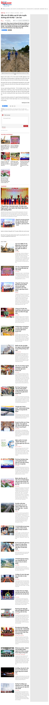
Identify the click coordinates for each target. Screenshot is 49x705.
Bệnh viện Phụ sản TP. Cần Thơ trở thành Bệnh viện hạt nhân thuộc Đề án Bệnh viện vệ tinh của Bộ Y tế (5, 180)
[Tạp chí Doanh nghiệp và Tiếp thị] (6, 3)
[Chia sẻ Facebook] (4, 30)
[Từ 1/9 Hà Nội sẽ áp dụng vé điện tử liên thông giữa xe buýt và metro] (7, 530)
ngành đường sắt (4, 109)
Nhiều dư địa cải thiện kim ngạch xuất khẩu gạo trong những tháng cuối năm (22, 348)
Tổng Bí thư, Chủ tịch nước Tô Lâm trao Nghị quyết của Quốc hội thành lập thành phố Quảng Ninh (14, 208)
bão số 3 (20, 108)
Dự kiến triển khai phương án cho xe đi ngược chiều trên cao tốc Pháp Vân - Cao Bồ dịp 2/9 (21, 506)
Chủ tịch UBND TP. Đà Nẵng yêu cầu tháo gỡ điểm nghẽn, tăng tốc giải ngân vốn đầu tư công (5, 148)
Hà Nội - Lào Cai (18, 109)
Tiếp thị (4, 8)
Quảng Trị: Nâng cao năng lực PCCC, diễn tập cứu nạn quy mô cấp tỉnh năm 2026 (22, 686)
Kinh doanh (17, 372)
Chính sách (17, 550)
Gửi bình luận (25, 126)
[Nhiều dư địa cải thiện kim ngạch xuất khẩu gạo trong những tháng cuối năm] (7, 350)
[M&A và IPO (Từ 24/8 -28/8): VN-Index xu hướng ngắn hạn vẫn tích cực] (7, 444)
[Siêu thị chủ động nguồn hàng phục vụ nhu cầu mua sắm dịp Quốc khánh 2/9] (7, 370)
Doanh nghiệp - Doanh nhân (20, 654)
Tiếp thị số (8, 12)
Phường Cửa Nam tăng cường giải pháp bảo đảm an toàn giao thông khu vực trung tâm (24, 164)
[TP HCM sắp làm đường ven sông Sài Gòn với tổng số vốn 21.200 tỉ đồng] (7, 563)
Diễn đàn (12, 12)
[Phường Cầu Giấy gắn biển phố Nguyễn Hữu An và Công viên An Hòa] (7, 613)
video (45, 8)
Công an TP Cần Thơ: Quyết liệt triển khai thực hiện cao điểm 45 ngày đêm (5, 163)
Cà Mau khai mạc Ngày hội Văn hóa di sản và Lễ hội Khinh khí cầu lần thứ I (22, 593)
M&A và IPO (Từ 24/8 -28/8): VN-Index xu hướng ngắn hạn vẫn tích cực (22, 442)
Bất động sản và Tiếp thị (19, 635)
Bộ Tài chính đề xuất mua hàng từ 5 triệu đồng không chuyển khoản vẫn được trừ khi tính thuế (22, 546)
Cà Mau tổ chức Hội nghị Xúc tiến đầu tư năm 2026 (22, 576)
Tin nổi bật (4, 186)
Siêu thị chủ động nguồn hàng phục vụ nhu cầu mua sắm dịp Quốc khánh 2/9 (22, 368)
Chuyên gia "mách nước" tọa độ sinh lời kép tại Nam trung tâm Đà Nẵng (22, 409)
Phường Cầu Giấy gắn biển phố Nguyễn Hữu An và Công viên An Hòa (22, 610)
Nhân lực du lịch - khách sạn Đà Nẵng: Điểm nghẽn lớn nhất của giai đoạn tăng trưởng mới (22, 650)
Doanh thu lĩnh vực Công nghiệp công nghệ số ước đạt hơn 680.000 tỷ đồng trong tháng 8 (22, 425)
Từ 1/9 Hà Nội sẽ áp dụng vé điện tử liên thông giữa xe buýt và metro (22, 528)
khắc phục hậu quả (11, 109)
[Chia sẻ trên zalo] (12, 106)
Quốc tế (21, 12)
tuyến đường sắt (15, 108)
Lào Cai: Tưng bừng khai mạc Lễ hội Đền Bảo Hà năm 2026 (14, 146)
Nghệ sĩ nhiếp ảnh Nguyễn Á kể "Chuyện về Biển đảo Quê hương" (15, 231)
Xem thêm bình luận (4, 130)
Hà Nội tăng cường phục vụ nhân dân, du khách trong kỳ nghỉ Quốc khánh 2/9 (15, 163)
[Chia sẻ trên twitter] (10, 106)
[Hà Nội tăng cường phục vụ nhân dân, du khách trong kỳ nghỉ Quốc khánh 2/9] (15, 156)
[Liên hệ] (14, 106)
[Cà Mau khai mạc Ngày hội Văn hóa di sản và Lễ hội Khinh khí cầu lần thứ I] (7, 595)
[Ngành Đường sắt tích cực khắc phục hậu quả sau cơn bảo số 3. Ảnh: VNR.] (15, 53)
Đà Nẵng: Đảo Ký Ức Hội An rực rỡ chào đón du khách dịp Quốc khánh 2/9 (22, 670)
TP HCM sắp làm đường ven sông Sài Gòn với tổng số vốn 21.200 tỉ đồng (21, 561)
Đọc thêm (3, 241)
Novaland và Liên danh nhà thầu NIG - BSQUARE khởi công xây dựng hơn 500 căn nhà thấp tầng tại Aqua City (22, 630)
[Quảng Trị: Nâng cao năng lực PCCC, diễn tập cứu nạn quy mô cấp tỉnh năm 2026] (7, 688)
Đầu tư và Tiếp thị (18, 446)
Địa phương (17, 12)
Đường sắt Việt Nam (8, 108)
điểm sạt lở (25, 108)
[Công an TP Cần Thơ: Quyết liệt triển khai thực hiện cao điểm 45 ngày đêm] (5, 156)
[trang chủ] (1, 9)
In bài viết (10, 30)
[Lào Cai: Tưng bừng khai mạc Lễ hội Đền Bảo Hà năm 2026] (15, 140)
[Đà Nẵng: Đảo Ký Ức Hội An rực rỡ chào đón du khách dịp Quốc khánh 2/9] (7, 672)
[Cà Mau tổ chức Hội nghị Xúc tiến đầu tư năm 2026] (7, 578)
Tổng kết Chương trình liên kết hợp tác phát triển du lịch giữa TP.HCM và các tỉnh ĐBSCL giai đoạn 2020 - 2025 (22, 222)
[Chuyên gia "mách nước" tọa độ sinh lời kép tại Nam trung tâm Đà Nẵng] (7, 411)
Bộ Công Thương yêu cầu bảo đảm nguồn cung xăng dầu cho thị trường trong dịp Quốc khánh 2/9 (15, 235)
